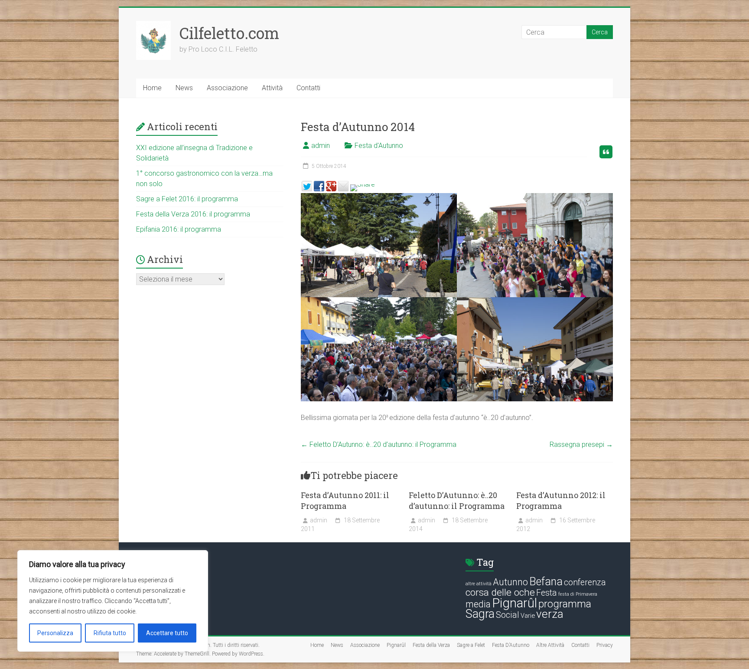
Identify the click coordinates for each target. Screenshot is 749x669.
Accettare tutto (167, 633)
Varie (528, 616)
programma (564, 604)
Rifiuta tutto (110, 633)
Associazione (227, 88)
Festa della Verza (431, 645)
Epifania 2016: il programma (178, 229)
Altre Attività (550, 645)
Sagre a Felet (471, 645)
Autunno (510, 582)
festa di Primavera (577, 594)
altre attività (479, 584)
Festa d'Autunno (379, 145)
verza (549, 613)
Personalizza (55, 633)
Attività (272, 88)
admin (320, 145)
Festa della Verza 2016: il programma (193, 214)
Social (507, 615)
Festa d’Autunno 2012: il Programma (561, 500)
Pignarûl (514, 603)
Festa (546, 593)
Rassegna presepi (581, 444)
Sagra (480, 614)
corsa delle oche (500, 592)
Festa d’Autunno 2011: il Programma (345, 500)
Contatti (308, 88)
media (478, 604)
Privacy (604, 645)
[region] (112, 601)
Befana (546, 581)
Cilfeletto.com (229, 33)
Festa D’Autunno (510, 645)
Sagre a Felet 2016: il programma (187, 199)
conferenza (585, 582)
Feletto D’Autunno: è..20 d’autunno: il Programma (378, 444)
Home (152, 88)
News (184, 88)
